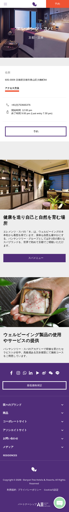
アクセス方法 (12, 88)
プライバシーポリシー (29, 489)
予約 (35, 131)
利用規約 (11, 489)
